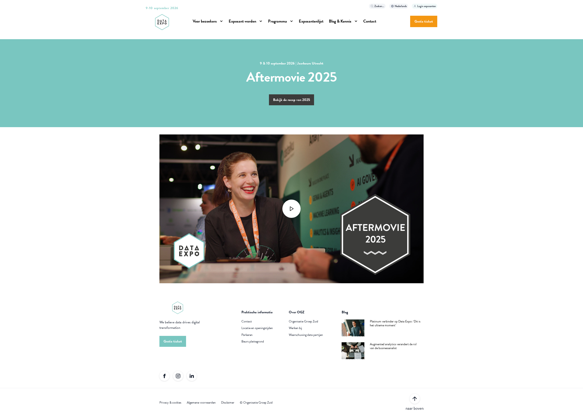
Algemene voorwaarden (201, 403)
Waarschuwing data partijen (306, 335)
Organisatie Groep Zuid (303, 321)
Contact (246, 321)
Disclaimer (227, 403)
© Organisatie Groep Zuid (256, 403)
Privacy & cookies (170, 403)
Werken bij (295, 328)
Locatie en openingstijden (257, 328)
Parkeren (247, 335)
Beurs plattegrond (252, 342)
